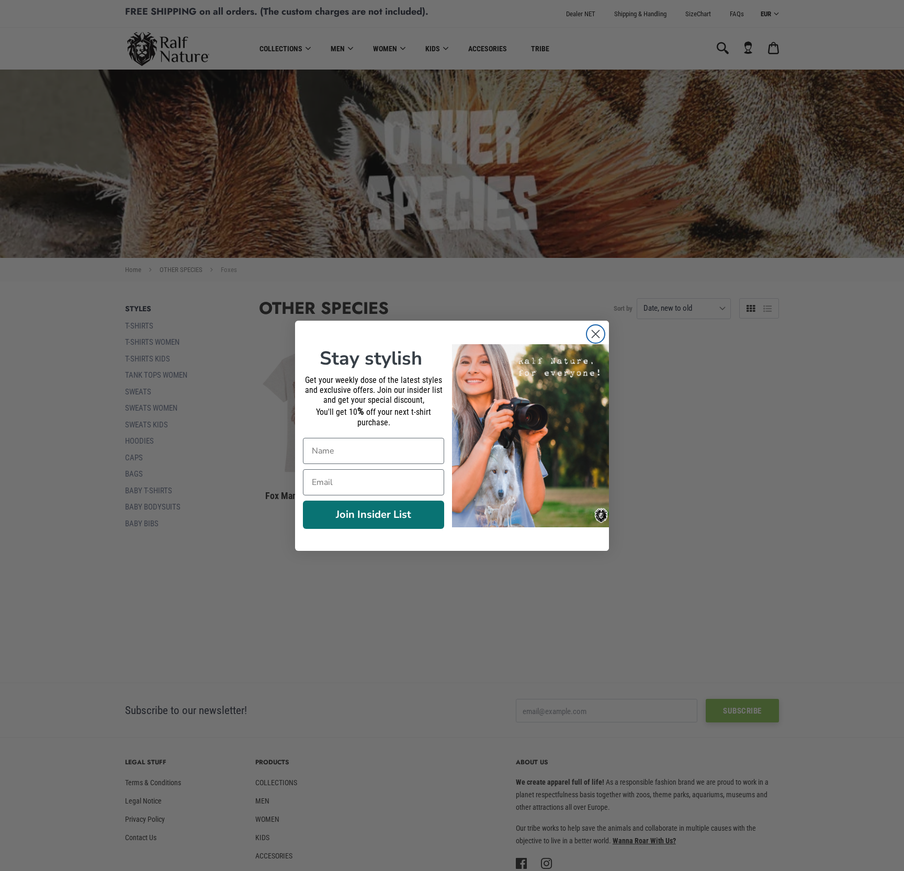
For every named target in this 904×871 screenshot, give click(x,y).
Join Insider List (373, 514)
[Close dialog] (595, 334)
